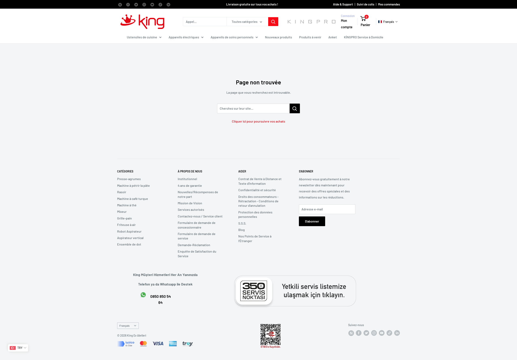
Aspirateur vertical (130, 238)
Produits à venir (310, 37)
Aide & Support (343, 4)
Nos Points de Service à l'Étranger (254, 238)
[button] (388, 21)
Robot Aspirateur (129, 231)
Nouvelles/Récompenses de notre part (198, 194)
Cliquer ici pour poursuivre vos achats (258, 121)
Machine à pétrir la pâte (133, 185)
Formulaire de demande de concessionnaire (196, 225)
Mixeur (122, 211)
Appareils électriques (184, 37)
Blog (241, 230)
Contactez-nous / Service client (200, 216)
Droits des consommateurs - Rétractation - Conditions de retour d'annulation (258, 201)
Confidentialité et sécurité (257, 190)
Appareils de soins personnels (232, 37)
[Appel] (273, 21)
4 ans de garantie (190, 185)
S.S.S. (242, 223)
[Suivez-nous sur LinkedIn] (168, 4)
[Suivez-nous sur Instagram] (144, 4)
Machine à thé (127, 205)
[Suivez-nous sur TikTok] (160, 4)
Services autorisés (191, 209)
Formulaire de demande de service (196, 236)
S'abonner (312, 221)
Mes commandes (389, 4)
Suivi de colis (365, 4)
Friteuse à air (126, 225)
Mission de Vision (190, 203)
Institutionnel (187, 179)
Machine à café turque (132, 198)
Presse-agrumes (129, 179)
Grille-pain (124, 218)
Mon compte (346, 24)
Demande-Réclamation (194, 245)
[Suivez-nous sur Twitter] (136, 4)
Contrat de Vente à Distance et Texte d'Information (260, 181)
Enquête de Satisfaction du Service (197, 253)
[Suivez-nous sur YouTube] (152, 4)
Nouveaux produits (278, 37)
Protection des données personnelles (255, 214)
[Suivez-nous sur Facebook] (120, 4)
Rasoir (121, 192)
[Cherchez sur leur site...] (295, 108)
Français (124, 325)
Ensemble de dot (129, 244)
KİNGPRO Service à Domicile (363, 37)
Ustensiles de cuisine (142, 37)
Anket (332, 37)
